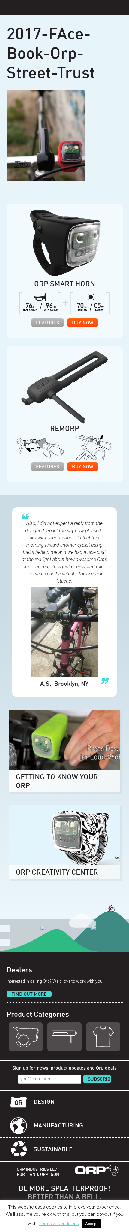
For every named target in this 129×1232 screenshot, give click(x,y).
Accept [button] (91, 1223)
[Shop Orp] (26, 1036)
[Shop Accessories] (103, 1036)
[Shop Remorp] (64, 1036)
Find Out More (29, 994)
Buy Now (82, 323)
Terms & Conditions (59, 1223)
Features (47, 323)
